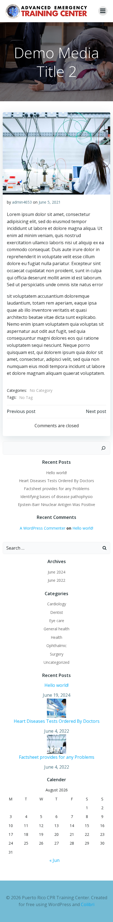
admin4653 (22, 202)
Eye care (56, 620)
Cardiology (56, 603)
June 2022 (56, 580)
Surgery (56, 654)
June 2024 (56, 572)
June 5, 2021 (50, 202)
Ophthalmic (56, 645)
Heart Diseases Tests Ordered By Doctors (56, 480)
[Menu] (103, 11)
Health (56, 637)
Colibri (87, 904)
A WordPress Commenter (42, 528)
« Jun (54, 860)
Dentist (56, 612)
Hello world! (56, 472)
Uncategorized (56, 662)
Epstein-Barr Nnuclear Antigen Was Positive (56, 504)
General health (56, 628)
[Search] (103, 448)
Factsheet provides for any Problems (56, 488)
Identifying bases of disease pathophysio (56, 496)
